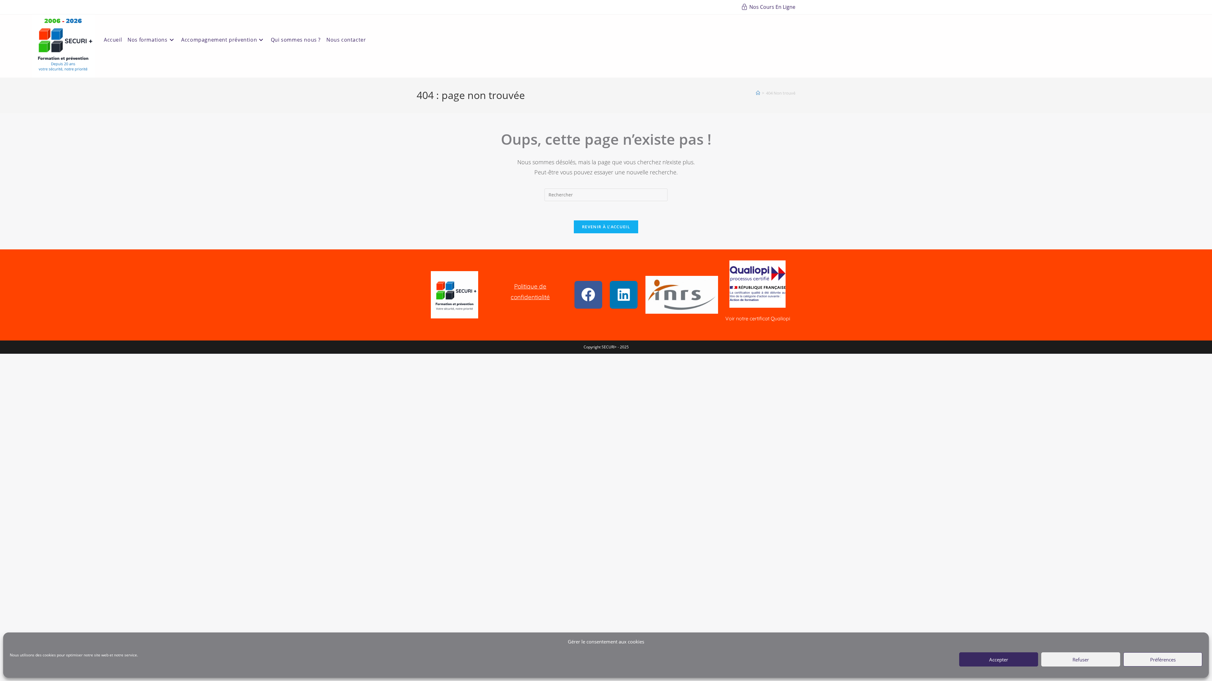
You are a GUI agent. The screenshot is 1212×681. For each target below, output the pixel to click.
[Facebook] (588, 295)
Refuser (1080, 659)
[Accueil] (758, 93)
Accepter (998, 659)
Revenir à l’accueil (606, 227)
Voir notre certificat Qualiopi (757, 318)
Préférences (1163, 659)
